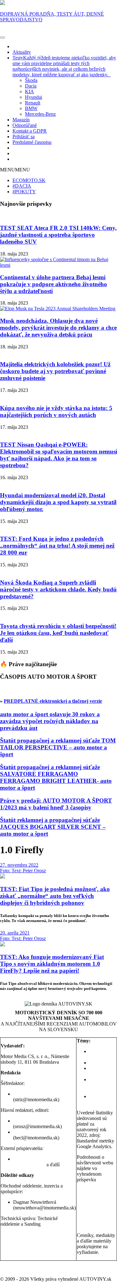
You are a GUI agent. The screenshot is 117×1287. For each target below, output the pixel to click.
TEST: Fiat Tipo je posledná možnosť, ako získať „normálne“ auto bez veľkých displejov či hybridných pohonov (55, 896)
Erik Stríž (22, 1094)
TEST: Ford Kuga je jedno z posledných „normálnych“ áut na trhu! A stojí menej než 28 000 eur (57, 545)
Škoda (31, 80)
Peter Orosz (24, 1120)
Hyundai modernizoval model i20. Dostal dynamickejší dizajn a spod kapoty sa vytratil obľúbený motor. (58, 502)
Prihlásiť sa (23, 136)
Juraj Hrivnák (26, 1159)
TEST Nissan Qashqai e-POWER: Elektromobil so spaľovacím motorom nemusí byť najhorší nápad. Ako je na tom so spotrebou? (58, 455)
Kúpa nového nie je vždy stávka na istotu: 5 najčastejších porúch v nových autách (56, 411)
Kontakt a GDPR (29, 131)
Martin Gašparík (29, 1164)
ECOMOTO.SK (29, 180)
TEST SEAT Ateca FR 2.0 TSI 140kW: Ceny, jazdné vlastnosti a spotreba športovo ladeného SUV (58, 235)
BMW (31, 108)
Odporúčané (24, 125)
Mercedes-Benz (40, 114)
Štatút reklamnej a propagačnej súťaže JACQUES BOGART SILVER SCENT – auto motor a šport (53, 827)
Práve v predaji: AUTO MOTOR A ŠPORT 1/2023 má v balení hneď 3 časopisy (56, 804)
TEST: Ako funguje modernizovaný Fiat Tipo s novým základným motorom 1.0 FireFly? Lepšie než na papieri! (52, 964)
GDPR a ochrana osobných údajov (35, 1234)
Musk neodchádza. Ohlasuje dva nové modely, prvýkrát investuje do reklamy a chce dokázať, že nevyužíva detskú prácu (58, 327)
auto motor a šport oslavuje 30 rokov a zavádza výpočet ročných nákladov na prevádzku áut (50, 721)
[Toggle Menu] (2, 37)
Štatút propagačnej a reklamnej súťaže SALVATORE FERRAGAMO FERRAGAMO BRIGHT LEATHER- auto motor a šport (56, 777)
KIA (29, 91)
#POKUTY (24, 191)
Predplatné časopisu (31, 142)
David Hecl (24, 1132)
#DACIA (21, 186)
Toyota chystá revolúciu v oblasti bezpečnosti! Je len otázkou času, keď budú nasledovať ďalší (58, 633)
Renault (32, 102)
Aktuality (21, 52)
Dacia (31, 86)
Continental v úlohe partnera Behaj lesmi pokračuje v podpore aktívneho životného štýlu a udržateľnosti (53, 284)
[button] (15, 169)
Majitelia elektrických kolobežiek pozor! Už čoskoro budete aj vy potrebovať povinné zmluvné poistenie (55, 371)
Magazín (21, 119)
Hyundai (33, 97)
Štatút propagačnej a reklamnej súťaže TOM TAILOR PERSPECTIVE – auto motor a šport (58, 747)
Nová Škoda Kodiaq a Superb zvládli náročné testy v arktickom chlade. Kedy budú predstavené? (58, 589)
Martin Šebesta (57, 1159)
